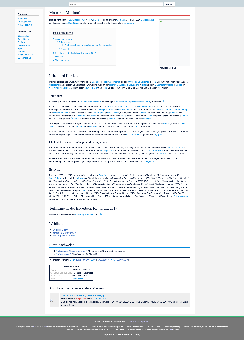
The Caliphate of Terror (63, 235)
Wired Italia (164, 153)
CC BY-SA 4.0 (101, 298)
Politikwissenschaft (111, 81)
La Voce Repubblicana (90, 101)
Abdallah (174, 112)
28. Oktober (74, 19)
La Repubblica (72, 22)
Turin (104, 87)
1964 (82, 19)
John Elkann (157, 150)
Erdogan (147, 118)
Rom (90, 19)
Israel (144, 84)
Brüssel (166, 123)
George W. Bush (106, 109)
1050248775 (81, 259)
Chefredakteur (147, 19)
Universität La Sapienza (138, 81)
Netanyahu (81, 115)
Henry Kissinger (60, 112)
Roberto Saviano (181, 196)
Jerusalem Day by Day (63, 232)
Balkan (111, 106)
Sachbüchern (55, 178)
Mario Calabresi (175, 147)
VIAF (113, 259)
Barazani (113, 118)
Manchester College (164, 84)
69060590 (121, 259)
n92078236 (102, 259)
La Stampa (129, 22)
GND (72, 259)
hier (34, 326)
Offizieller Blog (59, 229)
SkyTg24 (157, 134)
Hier (45, 326)
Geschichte (54, 84)
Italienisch (80, 178)
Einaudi (84, 190)
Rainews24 (136, 134)
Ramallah (93, 126)
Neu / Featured (25, 24)
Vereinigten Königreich (59, 87)
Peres (93, 115)
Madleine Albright (180, 109)
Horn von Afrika (145, 106)
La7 (128, 134)
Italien (96, 19)
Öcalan (74, 118)
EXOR (147, 150)
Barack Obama (125, 109)
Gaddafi (142, 112)
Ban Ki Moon (113, 112)
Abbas (185, 115)
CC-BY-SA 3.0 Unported (137, 321)
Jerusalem (80, 126)
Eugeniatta (81, 298)
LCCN (93, 259)
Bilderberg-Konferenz (85, 214)
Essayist (103, 175)
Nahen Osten (124, 106)
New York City (91, 87)
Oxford (179, 84)
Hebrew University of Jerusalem (124, 84)
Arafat (149, 115)
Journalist (121, 19)
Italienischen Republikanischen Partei (133, 101)
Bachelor (96, 81)
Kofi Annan (98, 112)
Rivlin (123, 115)
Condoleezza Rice (162, 109)
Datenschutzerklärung (129, 334)
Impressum (109, 334)
